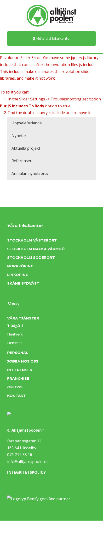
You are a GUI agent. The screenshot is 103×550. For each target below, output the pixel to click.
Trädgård (15, 325)
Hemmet (14, 342)
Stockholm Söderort (31, 257)
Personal (17, 352)
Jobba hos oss (22, 361)
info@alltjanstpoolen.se (28, 461)
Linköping (18, 274)
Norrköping (20, 266)
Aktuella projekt (25, 148)
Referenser (21, 160)
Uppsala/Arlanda (26, 123)
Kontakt (16, 395)
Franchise (18, 378)
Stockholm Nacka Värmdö (36, 249)
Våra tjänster (23, 318)
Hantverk (15, 334)
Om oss (15, 387)
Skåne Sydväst (23, 283)
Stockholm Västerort (32, 240)
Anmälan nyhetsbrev (30, 173)
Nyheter (18, 135)
